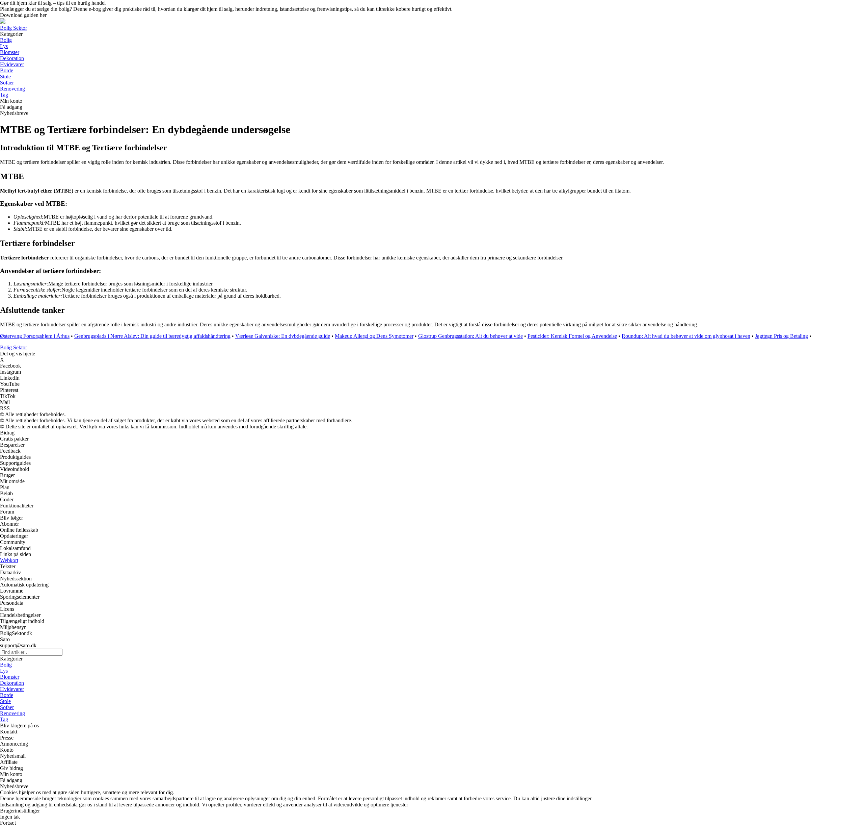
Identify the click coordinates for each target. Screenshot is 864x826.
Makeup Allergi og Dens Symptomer (374, 336)
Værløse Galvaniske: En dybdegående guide (282, 336)
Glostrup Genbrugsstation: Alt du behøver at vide (470, 336)
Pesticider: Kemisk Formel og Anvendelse (572, 336)
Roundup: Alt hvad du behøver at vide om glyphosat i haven (686, 336)
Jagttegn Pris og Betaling (781, 336)
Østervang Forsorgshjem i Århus (35, 336)
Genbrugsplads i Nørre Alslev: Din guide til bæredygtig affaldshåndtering (152, 336)
